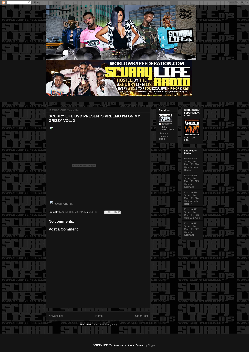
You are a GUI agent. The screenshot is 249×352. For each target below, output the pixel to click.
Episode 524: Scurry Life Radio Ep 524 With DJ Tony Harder (191, 198)
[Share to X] (112, 212)
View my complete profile (164, 136)
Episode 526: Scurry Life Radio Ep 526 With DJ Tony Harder (191, 164)
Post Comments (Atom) (105, 324)
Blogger (151, 345)
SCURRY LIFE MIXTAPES (168, 127)
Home (99, 315)
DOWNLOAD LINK (64, 204)
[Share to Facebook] (115, 212)
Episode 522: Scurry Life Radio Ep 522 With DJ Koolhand (191, 229)
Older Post (141, 315)
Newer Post (56, 315)
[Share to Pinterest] (119, 212)
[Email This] (106, 212)
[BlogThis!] (109, 212)
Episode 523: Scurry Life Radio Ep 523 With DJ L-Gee (192, 213)
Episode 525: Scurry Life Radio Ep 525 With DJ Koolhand (191, 181)
